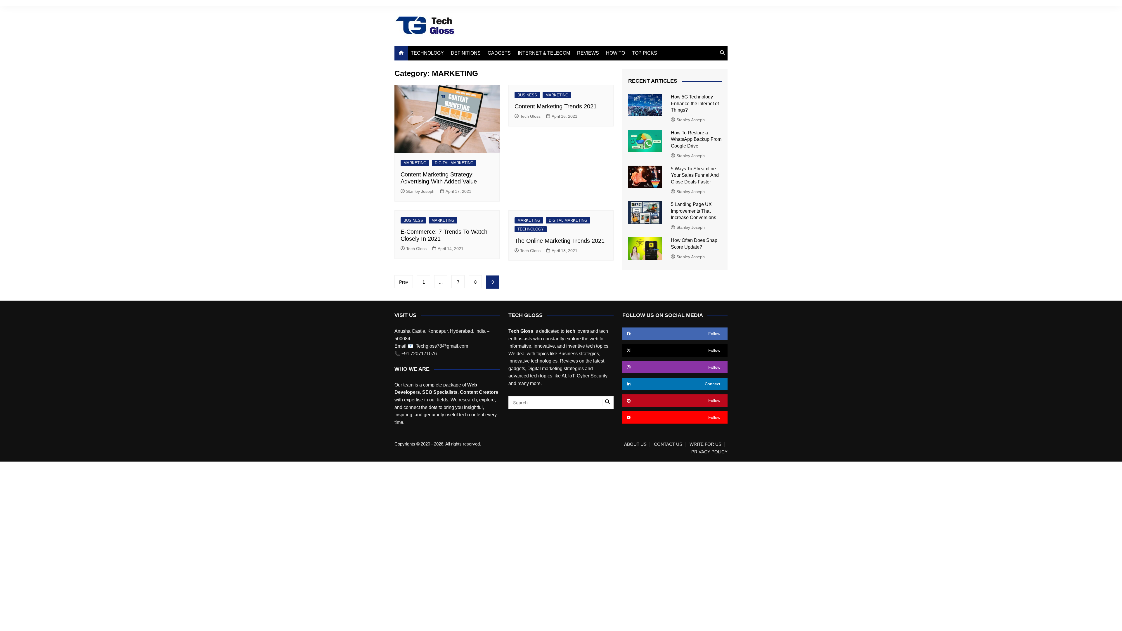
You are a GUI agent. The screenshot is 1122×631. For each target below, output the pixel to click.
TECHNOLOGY (427, 53)
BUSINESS (527, 95)
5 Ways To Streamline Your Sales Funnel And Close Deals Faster (695, 175)
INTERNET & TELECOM (544, 53)
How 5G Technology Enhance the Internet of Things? (695, 103)
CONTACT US (668, 444)
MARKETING (415, 163)
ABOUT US (635, 444)
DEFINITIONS (466, 53)
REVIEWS (588, 53)
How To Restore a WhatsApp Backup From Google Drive (696, 139)
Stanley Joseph (420, 191)
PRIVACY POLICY (709, 452)
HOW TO (615, 53)
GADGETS (499, 53)
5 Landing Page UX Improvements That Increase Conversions (694, 211)
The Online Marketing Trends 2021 (560, 241)
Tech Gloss (530, 116)
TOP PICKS (644, 53)
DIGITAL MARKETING (454, 163)
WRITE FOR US (705, 444)
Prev (403, 282)
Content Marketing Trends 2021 (556, 106)
